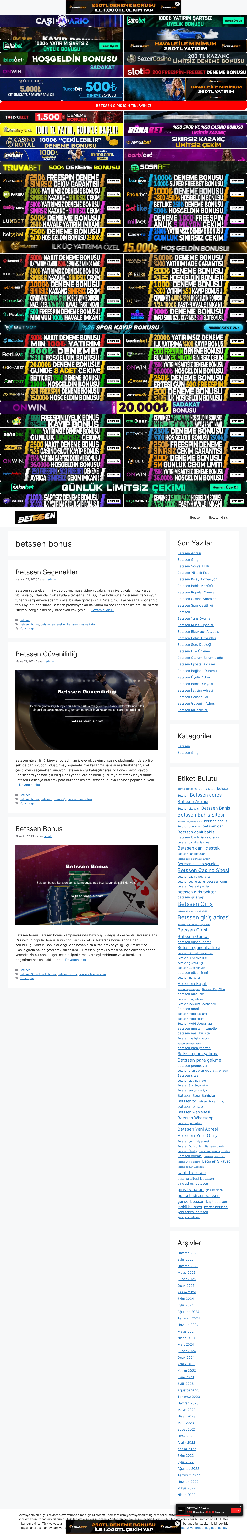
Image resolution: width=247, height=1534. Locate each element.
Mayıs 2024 (187, 1331)
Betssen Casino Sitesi (203, 870)
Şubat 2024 (187, 1351)
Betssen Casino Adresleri (197, 599)
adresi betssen (187, 788)
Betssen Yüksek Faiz (193, 573)
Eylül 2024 (186, 1305)
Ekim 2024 (186, 1299)
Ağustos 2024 (188, 1312)
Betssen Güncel (193, 936)
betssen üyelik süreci (214, 1156)
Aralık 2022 (186, 1442)
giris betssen (191, 1189)
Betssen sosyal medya (192, 1090)
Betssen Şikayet (216, 1161)
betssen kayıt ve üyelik (189, 989)
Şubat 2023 (187, 1429)
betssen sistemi (221, 1071)
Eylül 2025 (186, 1259)
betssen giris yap (191, 897)
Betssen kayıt (192, 983)
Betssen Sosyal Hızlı (193, 566)
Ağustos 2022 (188, 1469)
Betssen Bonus (39, 829)
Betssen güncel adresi (199, 947)
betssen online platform (189, 1043)
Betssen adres (206, 795)
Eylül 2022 (186, 1462)
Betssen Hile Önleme (194, 651)
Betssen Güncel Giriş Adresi (195, 953)
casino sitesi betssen (92, 974)
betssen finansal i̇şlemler (193, 886)
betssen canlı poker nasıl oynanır (194, 859)
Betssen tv (187, 1101)
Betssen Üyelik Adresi (194, 677)
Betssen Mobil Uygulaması (195, 1023)
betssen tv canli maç (211, 1101)
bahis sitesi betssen (214, 789)
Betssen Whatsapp (196, 1117)
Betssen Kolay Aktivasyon (197, 579)
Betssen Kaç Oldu (213, 989)
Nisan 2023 (186, 1416)
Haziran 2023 (188, 1403)
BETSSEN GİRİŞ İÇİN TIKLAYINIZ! (123, 106)
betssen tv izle (190, 1106)
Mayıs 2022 (186, 1488)
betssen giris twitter (197, 892)
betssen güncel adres (194, 942)
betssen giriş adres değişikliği (193, 911)
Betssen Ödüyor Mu (190, 1146)
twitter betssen (216, 1207)
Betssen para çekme (199, 1060)
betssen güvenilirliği (53, 799)
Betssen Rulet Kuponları (196, 625)
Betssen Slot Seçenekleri (193, 1085)
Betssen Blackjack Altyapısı (199, 631)
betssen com (217, 881)
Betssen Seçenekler (46, 572)
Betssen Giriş (218, 517)
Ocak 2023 (186, 1436)
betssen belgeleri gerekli (190, 821)
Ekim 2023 (186, 1377)
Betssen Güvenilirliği (47, 654)
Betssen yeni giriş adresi (193, 1141)
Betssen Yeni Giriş (197, 1135)
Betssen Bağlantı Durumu (197, 671)
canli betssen (192, 1172)
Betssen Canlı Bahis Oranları (199, 837)
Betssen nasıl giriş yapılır (193, 1038)
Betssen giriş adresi (204, 917)
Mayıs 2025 (186, 1272)
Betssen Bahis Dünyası (195, 684)
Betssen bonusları (189, 826)
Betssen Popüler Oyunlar (197, 592)
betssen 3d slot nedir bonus (38, 974)
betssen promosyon (193, 1066)
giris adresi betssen (193, 1183)
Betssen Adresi (189, 553)
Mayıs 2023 (187, 1410)
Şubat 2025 (187, 1279)
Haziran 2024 (188, 1325)
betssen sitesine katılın (81, 624)
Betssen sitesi (188, 1075)
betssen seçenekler (53, 624)
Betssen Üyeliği (187, 1151)
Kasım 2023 (187, 1371)
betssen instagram (190, 977)
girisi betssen (214, 1190)
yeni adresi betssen (193, 1212)
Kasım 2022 (187, 1449)
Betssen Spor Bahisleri (197, 1095)
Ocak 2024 (186, 1357)
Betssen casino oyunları (198, 863)
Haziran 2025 (188, 1266)
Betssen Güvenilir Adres (196, 703)
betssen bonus (29, 624)
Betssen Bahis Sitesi (201, 815)
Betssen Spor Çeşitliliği (195, 605)
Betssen (195, 517)
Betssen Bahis (215, 808)
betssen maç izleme (190, 999)
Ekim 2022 (186, 1455)
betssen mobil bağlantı (192, 1013)
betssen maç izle (191, 994)
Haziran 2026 (188, 1253)
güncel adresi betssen (199, 1195)
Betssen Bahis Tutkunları (197, 638)
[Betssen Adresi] (36, 517)
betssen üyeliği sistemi (189, 1162)
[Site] (61, 180)
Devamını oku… (102, 610)
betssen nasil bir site (194, 1033)
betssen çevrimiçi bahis (214, 1151)
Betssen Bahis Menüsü (195, 586)
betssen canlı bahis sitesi (194, 842)
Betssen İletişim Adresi (195, 690)
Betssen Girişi (192, 930)
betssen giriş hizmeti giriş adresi (194, 924)
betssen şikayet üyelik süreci (192, 1167)
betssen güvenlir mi (193, 973)
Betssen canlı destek (199, 848)
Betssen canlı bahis (196, 832)
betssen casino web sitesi (194, 876)
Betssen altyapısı (188, 808)
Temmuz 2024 (189, 1318)
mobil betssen (190, 1206)
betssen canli (214, 826)
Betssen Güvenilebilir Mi (193, 958)
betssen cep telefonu (191, 881)
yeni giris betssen (189, 1217)
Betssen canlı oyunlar (191, 853)
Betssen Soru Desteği (194, 645)
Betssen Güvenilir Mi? (191, 967)
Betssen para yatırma (198, 1053)
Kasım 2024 (187, 1292)
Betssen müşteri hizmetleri (198, 1028)
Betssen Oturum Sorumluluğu (200, 658)
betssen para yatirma (194, 1048)
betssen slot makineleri (192, 1080)
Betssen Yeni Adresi (198, 1129)
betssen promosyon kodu (194, 1070)
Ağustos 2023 (188, 1390)
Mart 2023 (186, 1423)
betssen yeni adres (190, 1123)
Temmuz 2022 (189, 1475)
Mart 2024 (186, 1344)
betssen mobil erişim (191, 1018)
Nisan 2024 (186, 1338)
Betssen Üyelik (214, 1146)
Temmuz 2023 (189, 1397)
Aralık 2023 (186, 1364)
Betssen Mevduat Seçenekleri (197, 1003)
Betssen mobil (189, 1009)
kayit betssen (216, 1202)
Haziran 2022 (188, 1482)
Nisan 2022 (186, 1495)
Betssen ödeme (190, 1156)
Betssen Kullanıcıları (193, 710)
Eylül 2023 (186, 1384)
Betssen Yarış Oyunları (195, 618)
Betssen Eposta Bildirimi (196, 664)
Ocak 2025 (186, 1286)
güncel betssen (191, 1201)
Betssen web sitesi (80, 799)
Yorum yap (27, 628)
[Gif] (123, 247)
